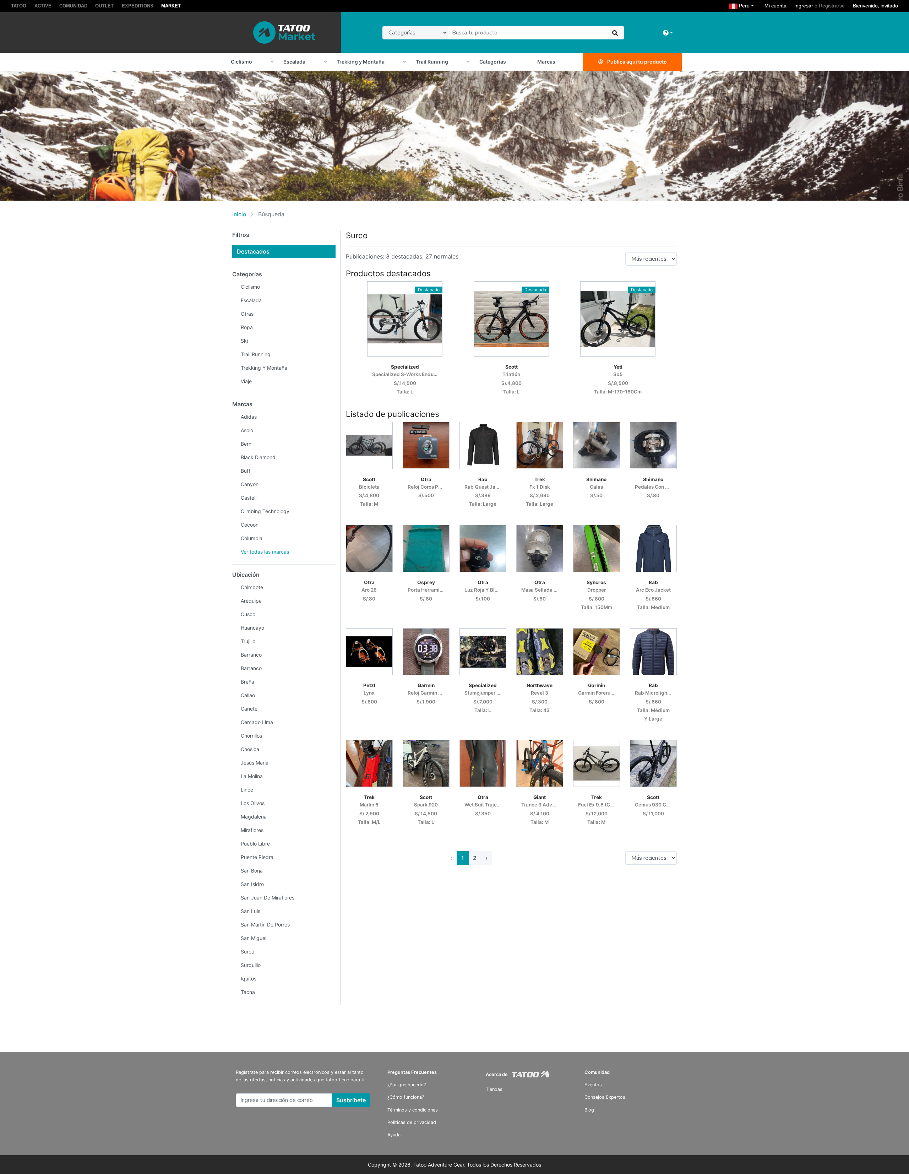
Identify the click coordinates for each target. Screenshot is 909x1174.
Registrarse (832, 6)
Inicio (239, 214)
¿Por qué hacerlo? (406, 1084)
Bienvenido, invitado (875, 6)
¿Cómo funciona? (405, 1097)
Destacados (253, 251)
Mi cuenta (775, 6)
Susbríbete (351, 1100)
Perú (747, 5)
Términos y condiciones (412, 1110)
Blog (589, 1110)
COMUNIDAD (73, 6)
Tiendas (494, 1089)
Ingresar (803, 6)
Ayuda (394, 1134)
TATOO (18, 6)
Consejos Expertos (604, 1097)
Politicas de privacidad (411, 1122)
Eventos (593, 1084)
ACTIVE (42, 6)
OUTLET (104, 6)
